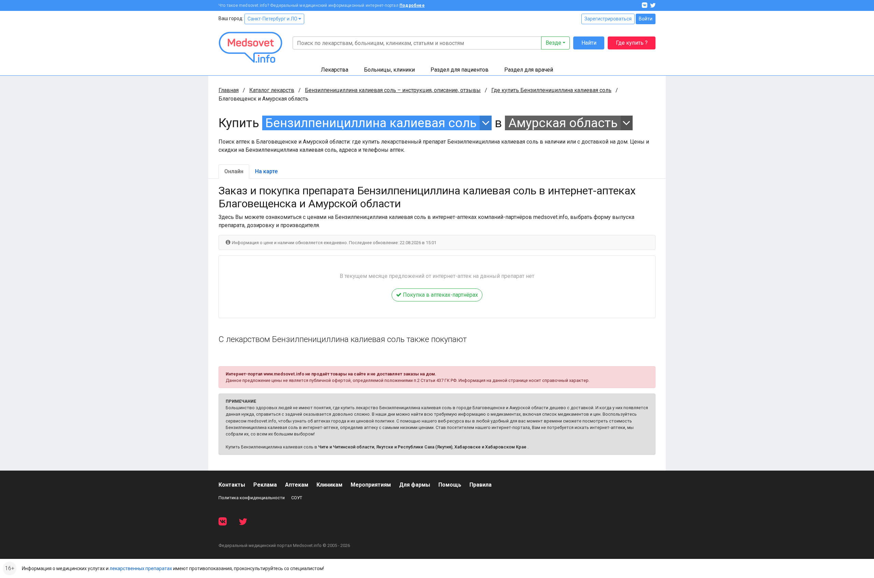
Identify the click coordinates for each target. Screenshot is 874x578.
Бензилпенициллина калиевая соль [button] (371, 123)
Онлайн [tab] (233, 171)
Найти (588, 43)
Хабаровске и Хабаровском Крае (490, 446)
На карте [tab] (266, 171)
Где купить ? (632, 43)
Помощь (449, 484)
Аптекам (296, 484)
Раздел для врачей (528, 69)
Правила (480, 484)
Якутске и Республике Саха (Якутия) (414, 446)
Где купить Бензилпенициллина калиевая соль (551, 90)
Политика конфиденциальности (251, 497)
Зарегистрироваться (608, 18)
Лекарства (334, 69)
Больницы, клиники (389, 69)
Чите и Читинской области (346, 446)
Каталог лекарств (271, 90)
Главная (228, 90)
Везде (553, 43)
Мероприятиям (371, 484)
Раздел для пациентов (460, 69)
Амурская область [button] (563, 123)
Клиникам (329, 484)
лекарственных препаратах (141, 568)
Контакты (231, 484)
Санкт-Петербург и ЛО (273, 18)
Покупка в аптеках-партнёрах (439, 295)
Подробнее (412, 5)
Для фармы (414, 484)
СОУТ (296, 497)
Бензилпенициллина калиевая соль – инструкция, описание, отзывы (393, 90)
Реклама (265, 484)
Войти (645, 18)
